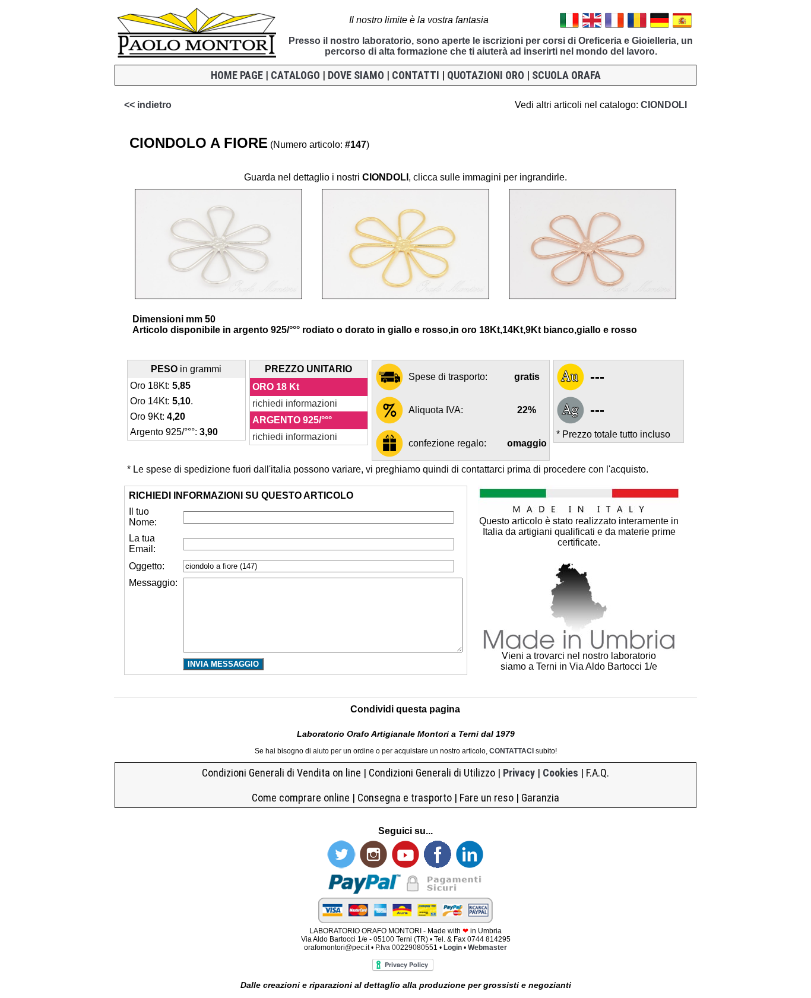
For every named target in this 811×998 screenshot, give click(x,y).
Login (453, 947)
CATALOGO (295, 75)
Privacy (519, 772)
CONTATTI (415, 75)
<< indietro (148, 105)
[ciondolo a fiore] (218, 296)
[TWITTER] (341, 865)
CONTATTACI (511, 751)
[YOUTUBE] (405, 865)
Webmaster (487, 947)
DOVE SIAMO (356, 75)
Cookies (560, 772)
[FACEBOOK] (437, 865)
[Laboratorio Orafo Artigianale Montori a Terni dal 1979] (197, 55)
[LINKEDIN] (469, 865)
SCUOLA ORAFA (566, 75)
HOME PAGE (237, 75)
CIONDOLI (664, 105)
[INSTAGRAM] (373, 865)
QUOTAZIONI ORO (485, 75)
